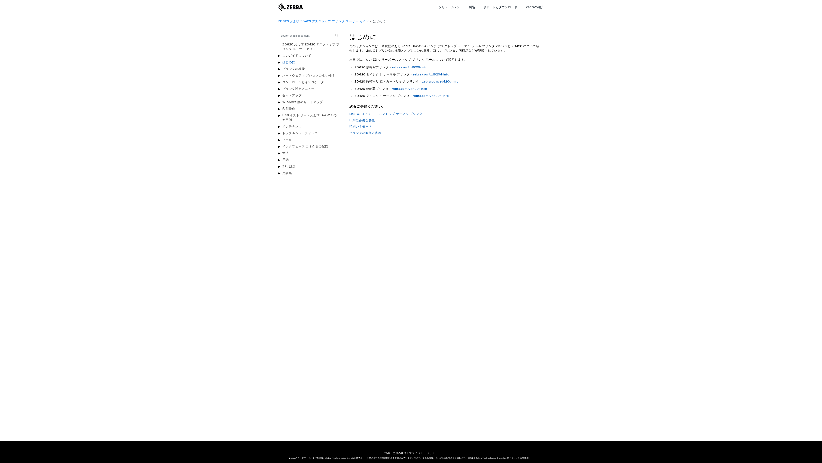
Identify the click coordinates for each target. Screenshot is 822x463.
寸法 (285, 153)
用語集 (287, 173)
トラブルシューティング (300, 133)
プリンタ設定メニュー (298, 88)
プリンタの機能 (293, 69)
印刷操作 (288, 108)
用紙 (285, 159)
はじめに (288, 62)
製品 (472, 7)
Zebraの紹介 (535, 7)
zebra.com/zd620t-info (409, 67)
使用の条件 (400, 453)
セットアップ (292, 95)
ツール (287, 139)
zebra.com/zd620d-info (431, 74)
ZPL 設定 (289, 166)
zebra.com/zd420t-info (409, 88)
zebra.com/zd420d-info (430, 96)
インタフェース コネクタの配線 (305, 146)
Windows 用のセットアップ (302, 102)
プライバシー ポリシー (423, 453)
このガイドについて (296, 55)
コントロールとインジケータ (303, 82)
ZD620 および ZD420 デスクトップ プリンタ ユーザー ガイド (323, 21)
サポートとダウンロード (500, 7)
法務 (387, 453)
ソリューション (449, 7)
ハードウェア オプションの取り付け (308, 75)
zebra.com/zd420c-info (440, 81)
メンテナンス (292, 126)
